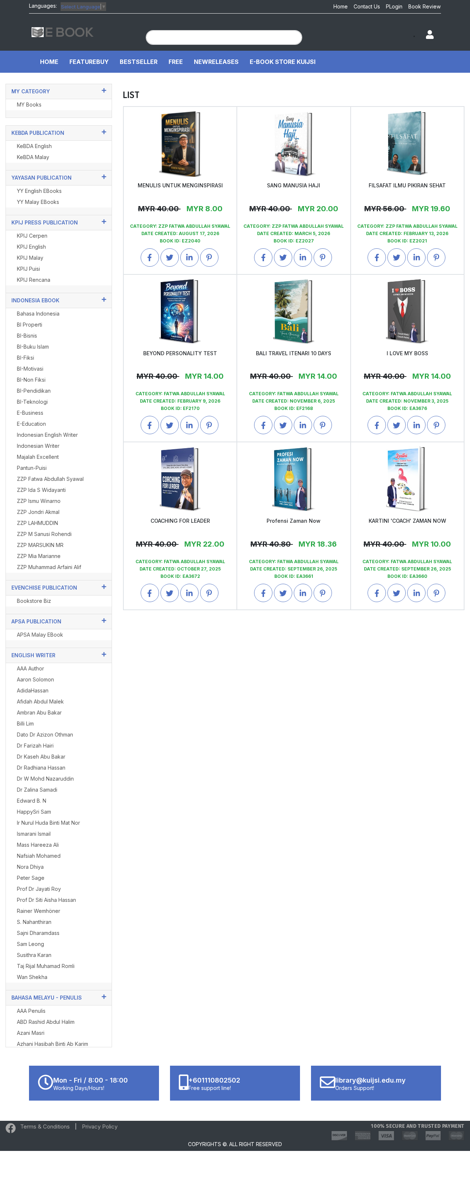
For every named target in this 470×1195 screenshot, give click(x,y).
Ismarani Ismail (34, 834)
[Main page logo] (63, 31)
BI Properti (29, 324)
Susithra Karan (34, 955)
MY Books (29, 104)
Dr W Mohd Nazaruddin (45, 778)
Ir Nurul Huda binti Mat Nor (48, 823)
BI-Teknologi (32, 402)
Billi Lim (25, 723)
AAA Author (30, 668)
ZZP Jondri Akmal (38, 512)
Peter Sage (30, 878)
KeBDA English (34, 146)
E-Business (30, 413)
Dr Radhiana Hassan (41, 767)
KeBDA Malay (33, 157)
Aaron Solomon (35, 679)
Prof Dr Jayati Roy (39, 889)
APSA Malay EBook (40, 634)
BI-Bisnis (27, 335)
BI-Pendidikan (34, 391)
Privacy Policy (100, 1126)
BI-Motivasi (30, 369)
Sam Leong (30, 944)
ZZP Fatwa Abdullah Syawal (50, 479)
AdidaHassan (32, 690)
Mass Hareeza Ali (38, 845)
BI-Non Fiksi (31, 380)
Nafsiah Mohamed (39, 856)
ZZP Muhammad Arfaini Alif (49, 567)
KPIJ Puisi (28, 269)
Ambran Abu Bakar (39, 712)
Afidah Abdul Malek (40, 701)
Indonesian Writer (38, 446)
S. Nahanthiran (34, 922)
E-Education (31, 424)
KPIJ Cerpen (32, 236)
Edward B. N (31, 801)
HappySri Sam (34, 812)
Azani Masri (30, 1033)
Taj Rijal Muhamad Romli (46, 966)
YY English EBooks (39, 191)
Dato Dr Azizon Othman (45, 734)
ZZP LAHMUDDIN (37, 523)
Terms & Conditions (45, 1126)
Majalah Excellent (38, 457)
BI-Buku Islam (33, 346)
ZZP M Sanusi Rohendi (44, 534)
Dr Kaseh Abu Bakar (41, 756)
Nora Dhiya (30, 867)
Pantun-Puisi (32, 468)
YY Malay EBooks (38, 202)
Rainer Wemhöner (38, 911)
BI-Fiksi (25, 357)
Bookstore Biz (34, 601)
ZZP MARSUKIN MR (40, 545)
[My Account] (426, 35)
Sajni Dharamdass (38, 933)
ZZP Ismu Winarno (39, 501)
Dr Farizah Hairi (35, 745)
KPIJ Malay (30, 258)
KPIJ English (31, 247)
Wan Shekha (32, 977)
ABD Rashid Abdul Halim (46, 1022)
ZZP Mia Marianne (39, 556)
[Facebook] (11, 1130)
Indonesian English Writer (47, 435)
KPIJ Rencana (33, 280)
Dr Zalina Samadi (37, 790)
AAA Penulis (31, 1011)
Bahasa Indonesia (38, 313)
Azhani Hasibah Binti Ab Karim (52, 1044)
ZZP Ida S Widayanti (41, 490)
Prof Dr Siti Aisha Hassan (46, 900)
